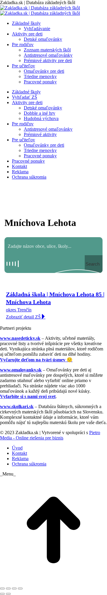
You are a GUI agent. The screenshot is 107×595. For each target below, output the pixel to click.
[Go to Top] (53, 581)
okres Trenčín (19, 309)
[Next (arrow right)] (8, 594)
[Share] (8, 588)
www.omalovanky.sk (21, 369)
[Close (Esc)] (2, 588)
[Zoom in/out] (20, 588)
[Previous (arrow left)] (2, 594)
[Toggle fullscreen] (14, 588)
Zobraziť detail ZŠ (23, 316)
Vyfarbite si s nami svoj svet (28, 396)
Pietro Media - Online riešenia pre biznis (50, 435)
